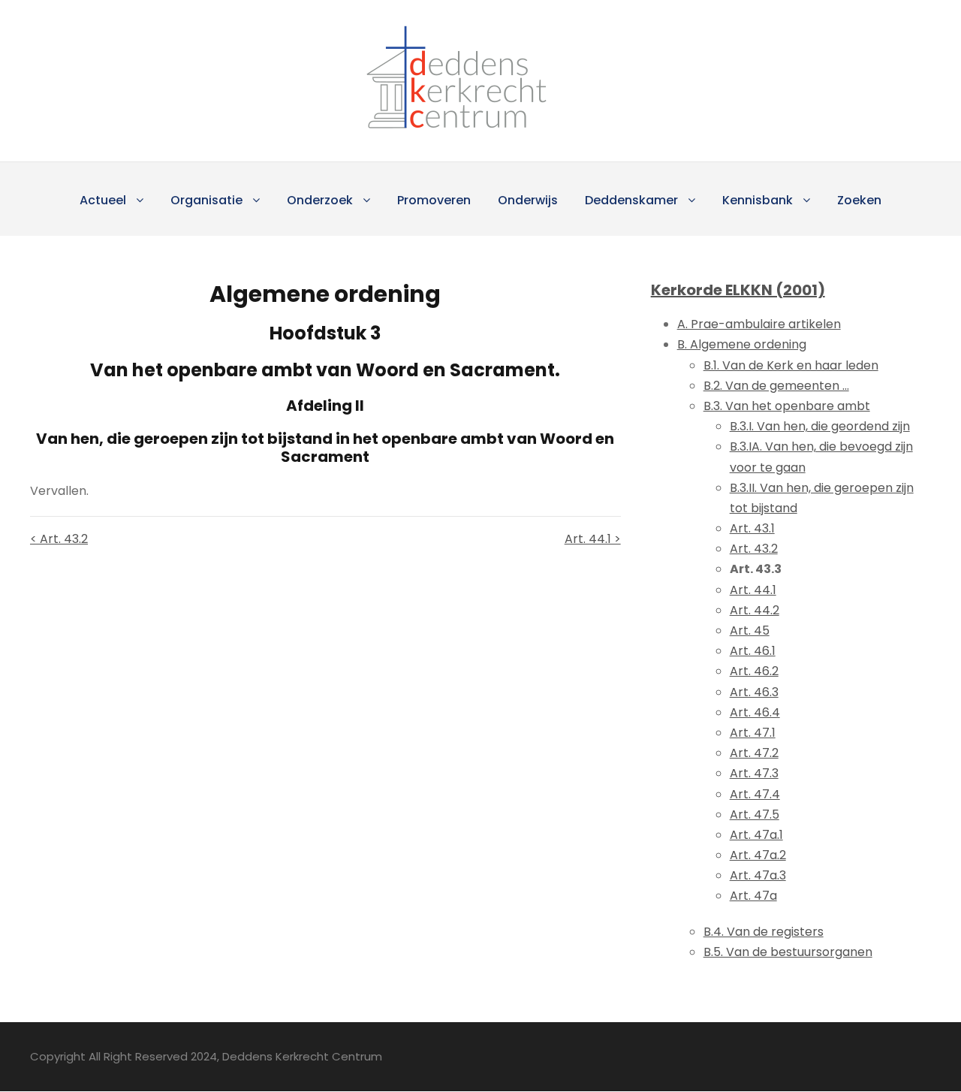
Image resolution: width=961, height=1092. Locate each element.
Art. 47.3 (754, 773)
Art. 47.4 (755, 794)
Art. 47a (753, 895)
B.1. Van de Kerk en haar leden (790, 365)
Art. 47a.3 (758, 875)
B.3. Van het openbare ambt (786, 406)
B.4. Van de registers (763, 931)
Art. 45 (750, 630)
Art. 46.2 (754, 671)
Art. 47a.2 (758, 855)
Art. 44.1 (753, 590)
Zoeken (859, 200)
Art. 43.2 (754, 548)
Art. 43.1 (752, 528)
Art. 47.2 (754, 753)
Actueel (103, 200)
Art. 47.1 (753, 732)
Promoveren (434, 200)
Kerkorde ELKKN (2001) (738, 289)
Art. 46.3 (754, 692)
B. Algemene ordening (741, 344)
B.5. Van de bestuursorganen (787, 952)
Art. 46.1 (753, 650)
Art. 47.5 (754, 814)
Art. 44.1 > (592, 539)
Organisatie (206, 200)
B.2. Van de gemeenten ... (776, 385)
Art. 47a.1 (756, 834)
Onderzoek (320, 200)
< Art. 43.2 (59, 539)
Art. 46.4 (755, 712)
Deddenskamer (631, 200)
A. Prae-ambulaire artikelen (759, 324)
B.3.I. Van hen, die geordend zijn (820, 426)
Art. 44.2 (754, 610)
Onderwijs (528, 200)
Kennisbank (757, 200)
